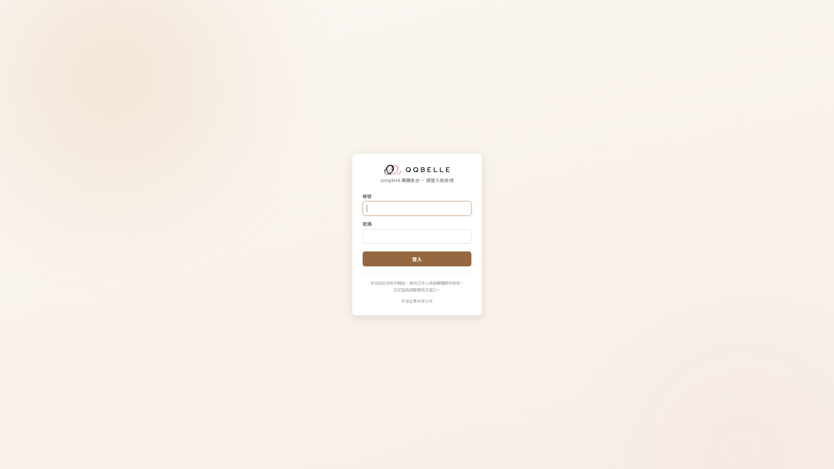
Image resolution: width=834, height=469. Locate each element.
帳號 (367, 196)
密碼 (367, 223)
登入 (417, 259)
